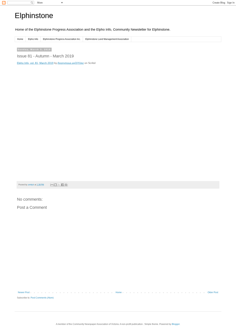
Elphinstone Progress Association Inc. (62, 39)
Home (20, 39)
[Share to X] (59, 185)
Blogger (176, 324)
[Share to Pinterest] (66, 185)
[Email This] (52, 185)
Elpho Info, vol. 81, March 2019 (35, 62)
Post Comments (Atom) (42, 297)
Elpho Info (33, 39)
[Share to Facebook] (62, 185)
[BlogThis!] (55, 185)
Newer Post (24, 292)
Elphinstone (34, 15)
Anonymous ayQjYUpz (71, 62)
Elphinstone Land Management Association (107, 39)
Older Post (213, 292)
